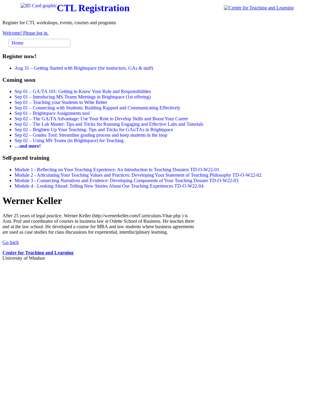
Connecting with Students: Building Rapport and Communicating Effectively (97, 107)
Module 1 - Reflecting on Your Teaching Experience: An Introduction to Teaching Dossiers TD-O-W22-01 (117, 169)
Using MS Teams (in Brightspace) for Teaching (69, 140)
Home (17, 42)
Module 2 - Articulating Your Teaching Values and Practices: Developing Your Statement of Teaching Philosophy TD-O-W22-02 (138, 175)
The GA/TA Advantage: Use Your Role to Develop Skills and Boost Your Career (101, 118)
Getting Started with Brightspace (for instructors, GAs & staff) (84, 68)
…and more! (28, 146)
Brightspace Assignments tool (52, 113)
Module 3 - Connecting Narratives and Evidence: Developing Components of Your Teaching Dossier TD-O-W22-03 (126, 180)
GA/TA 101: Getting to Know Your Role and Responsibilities (83, 91)
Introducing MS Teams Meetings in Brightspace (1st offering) (83, 96)
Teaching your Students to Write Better (61, 102)
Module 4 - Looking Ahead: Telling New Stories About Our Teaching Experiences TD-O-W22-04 (109, 186)
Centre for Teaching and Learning (37, 252)
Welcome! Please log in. (25, 32)
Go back (10, 242)
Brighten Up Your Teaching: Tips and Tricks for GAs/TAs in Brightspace (94, 129)
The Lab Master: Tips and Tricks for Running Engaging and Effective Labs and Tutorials (109, 124)
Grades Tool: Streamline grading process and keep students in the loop (91, 135)
